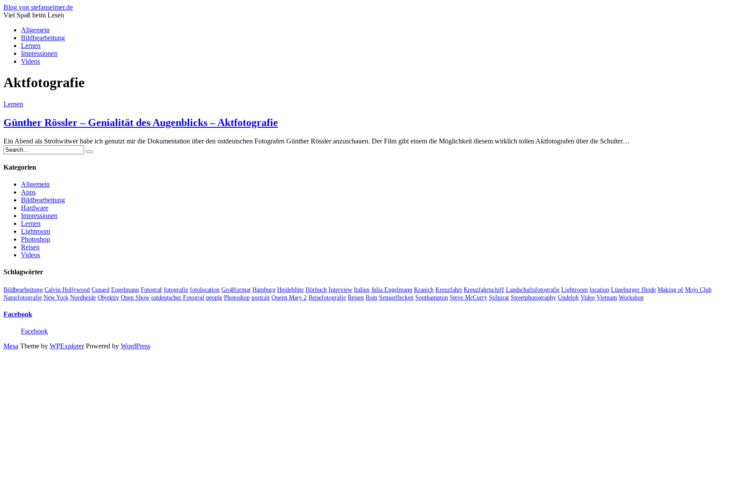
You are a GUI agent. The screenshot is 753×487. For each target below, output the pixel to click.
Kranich (424, 289)
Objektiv (108, 297)
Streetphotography (533, 297)
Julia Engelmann (391, 289)
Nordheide (83, 297)
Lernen (31, 45)
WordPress (135, 346)
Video (587, 297)
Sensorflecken (396, 297)
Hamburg (263, 289)
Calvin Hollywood (67, 289)
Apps (28, 192)
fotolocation (205, 289)
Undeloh (568, 297)
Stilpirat (499, 297)
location (599, 289)
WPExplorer (67, 346)
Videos (30, 61)
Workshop (631, 297)
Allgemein (35, 30)
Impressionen (39, 53)
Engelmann (125, 289)
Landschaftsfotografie (533, 289)
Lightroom (35, 231)
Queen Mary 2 (289, 297)
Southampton (431, 297)
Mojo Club (698, 289)
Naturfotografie (22, 297)
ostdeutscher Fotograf (177, 297)
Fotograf (151, 289)
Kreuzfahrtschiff (484, 289)
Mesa (10, 346)
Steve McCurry (468, 297)
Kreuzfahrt (448, 289)
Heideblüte (290, 289)
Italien (362, 289)
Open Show (135, 297)
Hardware (34, 207)
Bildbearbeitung (43, 37)
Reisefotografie (327, 297)
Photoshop (35, 239)
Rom (371, 297)
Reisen (30, 247)
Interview (340, 289)
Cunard (100, 289)
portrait (260, 297)
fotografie (176, 289)
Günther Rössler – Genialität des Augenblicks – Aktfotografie (140, 122)
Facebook (17, 314)
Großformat (236, 289)
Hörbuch (316, 289)
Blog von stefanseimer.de (38, 7)
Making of (670, 289)
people (214, 297)
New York (56, 297)
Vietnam (607, 297)
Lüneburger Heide (633, 289)
